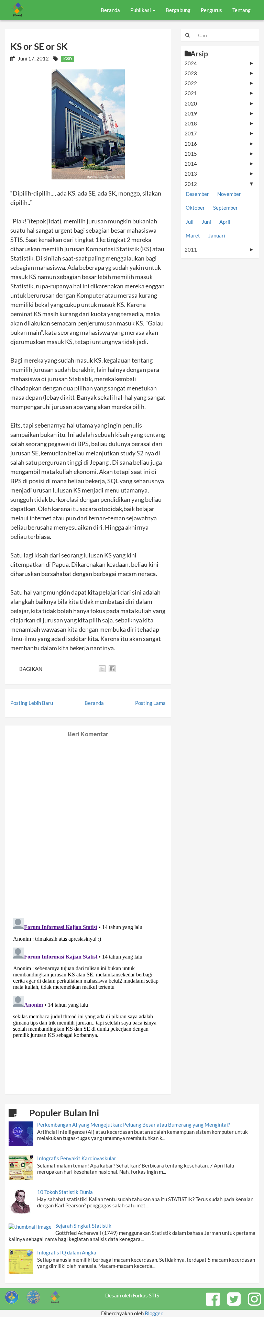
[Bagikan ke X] (102, 668)
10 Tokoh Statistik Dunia (65, 1192)
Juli (190, 222)
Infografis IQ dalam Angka (66, 1252)
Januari (216, 235)
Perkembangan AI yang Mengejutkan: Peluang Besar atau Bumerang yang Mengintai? (133, 1124)
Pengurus (211, 10)
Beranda (110, 10)
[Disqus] (88, 823)
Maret (193, 235)
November (229, 194)
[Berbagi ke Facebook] (112, 668)
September (225, 207)
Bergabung (178, 10)
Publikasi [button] (141, 10)
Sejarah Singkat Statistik (83, 1225)
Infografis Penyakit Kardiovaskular (76, 1158)
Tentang (241, 10)
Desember (197, 194)
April (224, 222)
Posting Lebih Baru (31, 703)
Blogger (153, 1313)
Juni (206, 222)
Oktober (195, 207)
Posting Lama (150, 703)
